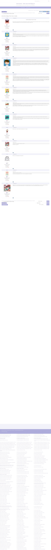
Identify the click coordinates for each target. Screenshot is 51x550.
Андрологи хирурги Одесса (20, 515)
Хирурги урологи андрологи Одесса (4, 515)
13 (16, 183)
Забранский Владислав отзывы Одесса (39, 457)
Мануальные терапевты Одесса (21, 454)
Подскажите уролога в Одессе (3, 528)
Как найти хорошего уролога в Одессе (22, 541)
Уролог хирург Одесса (2, 511)
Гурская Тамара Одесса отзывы (38, 506)
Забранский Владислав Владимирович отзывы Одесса (24, 457)
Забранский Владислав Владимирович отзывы (40, 462)
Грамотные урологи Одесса (37, 525)
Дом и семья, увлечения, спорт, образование (15, 200)
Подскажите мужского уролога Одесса (39, 546)
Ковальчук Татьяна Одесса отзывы (4, 469)
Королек (7, 183)
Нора (7, 31)
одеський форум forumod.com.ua (29, 431)
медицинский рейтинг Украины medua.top (20, 431)
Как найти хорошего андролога (21, 529)
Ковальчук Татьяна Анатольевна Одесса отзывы (40, 469)
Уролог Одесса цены (2, 524)
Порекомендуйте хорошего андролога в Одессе (40, 538)
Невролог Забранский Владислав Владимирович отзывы (7, 447)
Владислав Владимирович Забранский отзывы (23, 438)
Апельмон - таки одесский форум (25, 3)
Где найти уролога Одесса (20, 538)
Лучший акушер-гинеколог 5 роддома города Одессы (6, 481)
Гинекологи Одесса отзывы (3, 500)
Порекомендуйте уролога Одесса (21, 537)
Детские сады (25, 200)
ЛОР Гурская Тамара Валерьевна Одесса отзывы (23, 509)
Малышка (7, 87)
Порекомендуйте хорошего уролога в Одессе (39, 533)
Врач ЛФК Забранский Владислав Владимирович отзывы (24, 443)
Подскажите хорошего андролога (38, 534)
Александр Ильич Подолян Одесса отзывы (22, 476)
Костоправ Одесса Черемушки (38, 454)
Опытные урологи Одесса (37, 528)
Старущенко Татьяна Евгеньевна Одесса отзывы (23, 486)
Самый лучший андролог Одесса (38, 520)
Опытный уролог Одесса (37, 542)
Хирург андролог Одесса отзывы (4, 516)
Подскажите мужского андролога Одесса (39, 524)
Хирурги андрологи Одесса (3, 512)
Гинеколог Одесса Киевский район (21, 495)
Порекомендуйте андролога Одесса (4, 534)
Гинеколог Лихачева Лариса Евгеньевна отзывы (6, 491)
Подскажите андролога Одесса (21, 542)
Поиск (47, 10)
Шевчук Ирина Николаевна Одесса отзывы (5, 470)
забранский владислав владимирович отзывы (5, 448)
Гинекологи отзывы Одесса (20, 500)
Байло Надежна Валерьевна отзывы (38, 483)
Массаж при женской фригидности (21, 491)
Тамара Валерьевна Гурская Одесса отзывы (22, 506)
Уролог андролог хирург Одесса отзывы (39, 512)
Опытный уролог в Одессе (37, 537)
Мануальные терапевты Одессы (38, 453)
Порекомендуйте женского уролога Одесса (5, 537)
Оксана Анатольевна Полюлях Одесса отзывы (6, 476)
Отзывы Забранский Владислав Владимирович (40, 458)
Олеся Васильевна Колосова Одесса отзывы (40, 487)
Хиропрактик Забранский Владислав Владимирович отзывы (7, 443)
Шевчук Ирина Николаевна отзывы (38, 470)
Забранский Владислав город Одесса (21, 462)
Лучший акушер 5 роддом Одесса (38, 481)
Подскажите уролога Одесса (3, 541)
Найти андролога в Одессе (20, 524)
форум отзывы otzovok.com (10, 431)
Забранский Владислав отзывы (4, 458)
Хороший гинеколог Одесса (37, 496)
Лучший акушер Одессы (3, 480)
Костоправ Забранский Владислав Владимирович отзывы (41, 444)
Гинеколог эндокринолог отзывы (21, 504)
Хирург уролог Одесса (20, 511)
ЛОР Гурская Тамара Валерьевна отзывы (5, 509)
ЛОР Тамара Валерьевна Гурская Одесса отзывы (6, 506)
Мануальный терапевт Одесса (3, 454)
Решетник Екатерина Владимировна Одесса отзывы (23, 435)
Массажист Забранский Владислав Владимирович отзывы (41, 448)
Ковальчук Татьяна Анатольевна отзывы (22, 469)
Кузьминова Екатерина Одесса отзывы (5, 436)
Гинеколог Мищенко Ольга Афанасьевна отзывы (40, 490)
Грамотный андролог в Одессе (4, 533)
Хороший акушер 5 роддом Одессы (21, 481)
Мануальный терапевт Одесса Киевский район (5, 457)
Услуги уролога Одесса (37, 521)
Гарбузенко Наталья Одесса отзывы (38, 486)
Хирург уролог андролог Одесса (38, 515)
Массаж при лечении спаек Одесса (38, 491)
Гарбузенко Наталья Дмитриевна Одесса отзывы (6, 487)
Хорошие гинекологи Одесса (37, 500)
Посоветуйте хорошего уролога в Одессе (5, 525)
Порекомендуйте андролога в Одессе (21, 547)
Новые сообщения (36, 10)
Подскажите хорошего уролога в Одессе (5, 542)
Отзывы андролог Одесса (20, 520)
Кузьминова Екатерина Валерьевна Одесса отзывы (40, 436)
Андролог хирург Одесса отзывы (21, 516)
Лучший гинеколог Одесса (3, 496)
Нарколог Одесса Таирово (20, 468)
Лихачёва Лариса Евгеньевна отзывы (39, 504)
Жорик (7, 100)
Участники (40, 10)
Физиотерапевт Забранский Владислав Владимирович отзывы (25, 444)
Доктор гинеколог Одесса (3, 504)
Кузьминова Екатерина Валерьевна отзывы (22, 436)
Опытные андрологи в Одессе (20, 525)
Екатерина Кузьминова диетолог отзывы (39, 435)
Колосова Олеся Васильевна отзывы (4, 490)
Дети (22, 200)
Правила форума (44, 10)
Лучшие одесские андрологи (37, 541)
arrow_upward (49, 548)
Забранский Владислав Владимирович (22, 458)
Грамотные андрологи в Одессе (21, 533)
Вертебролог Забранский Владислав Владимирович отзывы (41, 447)
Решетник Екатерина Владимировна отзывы (5, 435)
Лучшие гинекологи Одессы (37, 499)
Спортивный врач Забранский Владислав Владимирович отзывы (8, 444)
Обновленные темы (31, 10)
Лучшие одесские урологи (20, 546)
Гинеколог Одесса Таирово (3, 495)
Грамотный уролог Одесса (20, 528)
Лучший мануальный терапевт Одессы (22, 453)
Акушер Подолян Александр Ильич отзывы (39, 476)
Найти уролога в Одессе (3, 538)
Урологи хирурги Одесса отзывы (38, 511)
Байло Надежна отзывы (3, 483)
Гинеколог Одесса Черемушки (38, 495)
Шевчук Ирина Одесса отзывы (21, 470)
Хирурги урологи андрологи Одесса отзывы (39, 516)
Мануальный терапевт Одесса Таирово (39, 463)
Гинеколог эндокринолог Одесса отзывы (5, 503)
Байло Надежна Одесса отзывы (21, 483)
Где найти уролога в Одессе (37, 547)
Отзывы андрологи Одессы (3, 521)
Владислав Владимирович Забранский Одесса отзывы (41, 438)
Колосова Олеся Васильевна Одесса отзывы (22, 490)
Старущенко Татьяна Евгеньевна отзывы (5, 486)
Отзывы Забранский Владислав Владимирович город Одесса (7, 462)
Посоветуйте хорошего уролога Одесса (5, 546)
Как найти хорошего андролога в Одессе (5, 529)
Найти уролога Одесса (20, 534)
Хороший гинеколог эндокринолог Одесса (22, 503)
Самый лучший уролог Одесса (3, 520)
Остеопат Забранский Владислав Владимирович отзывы (24, 448)
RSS (48, 10)
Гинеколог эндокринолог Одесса (38, 503)
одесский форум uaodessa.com (37, 431)
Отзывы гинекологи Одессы (20, 496)
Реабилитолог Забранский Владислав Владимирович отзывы (42, 443)
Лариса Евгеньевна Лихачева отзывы (21, 487)
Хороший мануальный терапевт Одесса (5, 453)
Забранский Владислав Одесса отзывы (5, 463)
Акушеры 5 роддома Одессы (37, 480)
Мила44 (7, 127)
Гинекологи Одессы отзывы (3, 499)
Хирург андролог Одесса (20, 512)
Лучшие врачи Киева (2, 438)
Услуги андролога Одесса (20, 521)
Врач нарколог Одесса (3, 468)
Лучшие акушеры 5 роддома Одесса (21, 480)
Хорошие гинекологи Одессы (20, 499)
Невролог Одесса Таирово (3, 474)
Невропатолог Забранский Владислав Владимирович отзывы (25, 447)
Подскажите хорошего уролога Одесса (5, 547)
